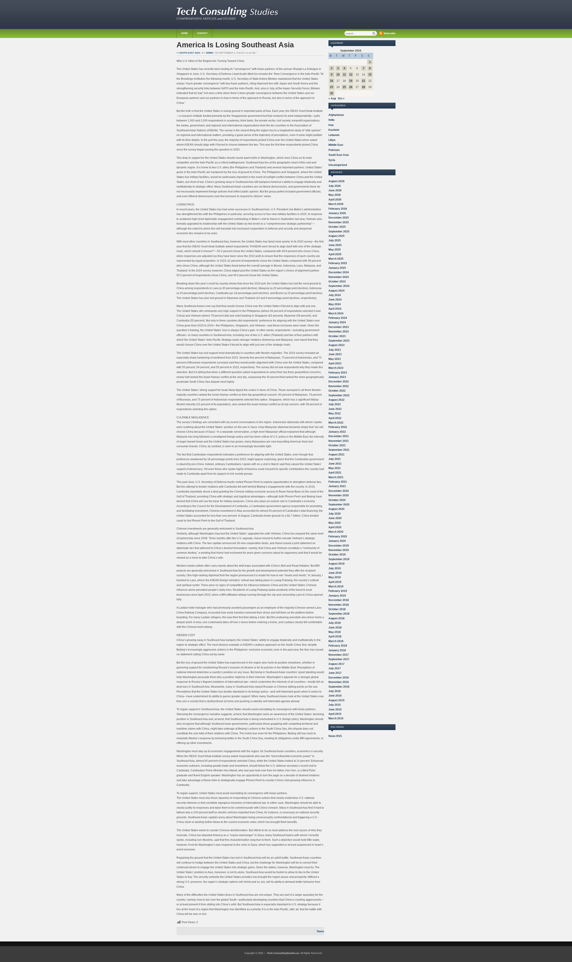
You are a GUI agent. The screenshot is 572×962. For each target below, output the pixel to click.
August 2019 (336, 563)
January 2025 (337, 267)
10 (338, 74)
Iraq (330, 125)
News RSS (335, 736)
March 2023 (335, 367)
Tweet (320, 931)
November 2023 (338, 331)
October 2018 (337, 609)
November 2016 (338, 682)
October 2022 (337, 390)
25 (344, 87)
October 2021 (337, 445)
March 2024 (335, 313)
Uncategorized (337, 165)
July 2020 (334, 513)
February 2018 (337, 645)
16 (331, 80)
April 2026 (334, 199)
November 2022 (338, 386)
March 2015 (335, 718)
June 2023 (335, 354)
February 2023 (337, 372)
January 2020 (337, 541)
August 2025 (336, 236)
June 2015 (335, 709)
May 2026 (334, 194)
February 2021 (337, 481)
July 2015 (334, 704)
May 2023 (334, 359)
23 (331, 87)
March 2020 (335, 531)
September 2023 (338, 340)
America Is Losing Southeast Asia (235, 45)
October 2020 (337, 500)
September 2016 (338, 686)
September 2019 (338, 559)
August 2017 (336, 664)
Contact (202, 33)
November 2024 (338, 277)
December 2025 (338, 217)
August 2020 (336, 509)
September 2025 (338, 231)
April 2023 (334, 363)
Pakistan (334, 150)
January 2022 (337, 431)
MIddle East (335, 144)
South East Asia (189, 53)
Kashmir (333, 129)
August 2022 (336, 399)
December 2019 (338, 545)
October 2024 (337, 281)
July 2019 (334, 568)
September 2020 (338, 504)
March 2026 (335, 204)
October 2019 (337, 554)
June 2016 (335, 695)
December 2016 (338, 677)
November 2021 (338, 440)
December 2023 (338, 327)
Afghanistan (336, 115)
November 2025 (338, 222)
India (331, 119)
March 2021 (335, 477)
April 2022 (334, 418)
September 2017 (338, 659)
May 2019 (334, 577)
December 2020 (338, 490)
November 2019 (338, 550)
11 (344, 74)
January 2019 (337, 595)
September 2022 (338, 395)
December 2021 (338, 436)
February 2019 (337, 591)
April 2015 (334, 714)
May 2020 (334, 522)
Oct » (341, 98)
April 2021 (334, 472)
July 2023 (334, 349)
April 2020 (334, 527)
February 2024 (337, 317)
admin (209, 53)
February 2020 (337, 536)
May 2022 (334, 413)
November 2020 (338, 495)
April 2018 (334, 636)
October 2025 (337, 226)
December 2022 (338, 381)
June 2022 (335, 409)
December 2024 (338, 272)
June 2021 (335, 463)
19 (350, 80)
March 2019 (335, 586)
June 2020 (335, 518)
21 (363, 80)
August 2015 (336, 700)
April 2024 (334, 308)
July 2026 (334, 186)
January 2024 (337, 322)
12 (350, 74)
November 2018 (338, 604)
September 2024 (338, 286)
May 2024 (334, 304)
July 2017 (334, 668)
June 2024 (335, 299)
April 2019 (334, 582)
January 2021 (337, 486)
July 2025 (334, 240)
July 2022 (334, 404)
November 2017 (338, 654)
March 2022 (335, 422)
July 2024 (334, 295)
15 (370, 74)
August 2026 (336, 181)
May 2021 (334, 468)
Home (184, 33)
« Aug (332, 98)
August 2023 (336, 345)
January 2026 (337, 213)
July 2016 (334, 691)
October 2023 (337, 336)
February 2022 (337, 427)
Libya (331, 140)
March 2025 (335, 258)
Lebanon (333, 135)
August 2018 (336, 618)
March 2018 (335, 641)
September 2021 (338, 449)
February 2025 (337, 263)
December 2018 (338, 600)
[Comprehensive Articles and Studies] (227, 19)
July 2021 (334, 459)
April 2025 (334, 254)
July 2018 (334, 622)
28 (363, 87)
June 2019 (335, 572)
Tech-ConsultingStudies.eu (283, 953)
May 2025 (334, 249)
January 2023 (337, 377)
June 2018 (335, 627)
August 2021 (336, 454)
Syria (331, 160)
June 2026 (335, 190)
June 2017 (335, 672)
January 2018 (337, 650)
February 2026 (337, 208)
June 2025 (335, 245)
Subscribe (389, 33)
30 (331, 93)
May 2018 (334, 632)
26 (350, 87)
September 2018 (338, 613)
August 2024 (336, 290)
